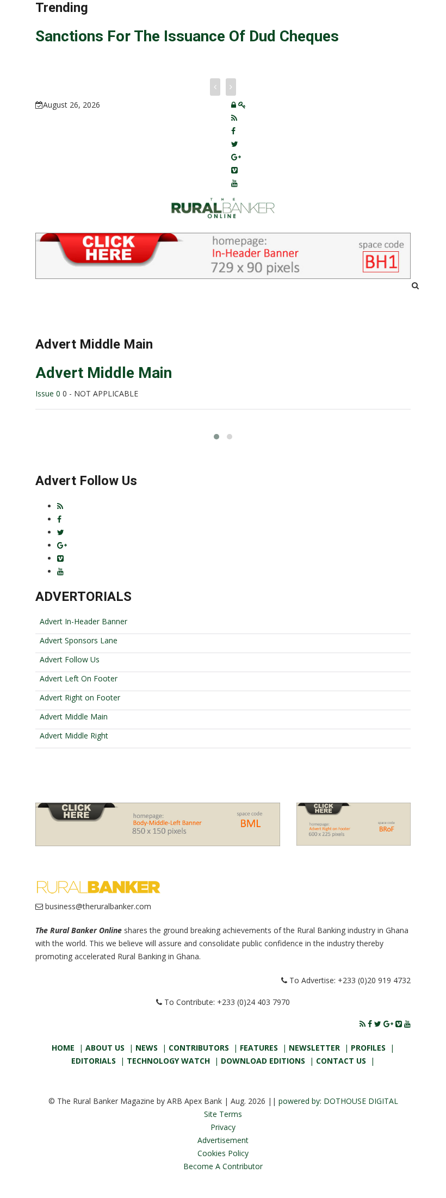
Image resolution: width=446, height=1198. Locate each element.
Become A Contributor (223, 1166)
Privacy (223, 1127)
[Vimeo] (234, 170)
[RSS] (234, 118)
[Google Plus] (236, 157)
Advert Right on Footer (80, 697)
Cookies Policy (223, 1153)
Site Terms (223, 1114)
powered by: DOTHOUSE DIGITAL (338, 1101)
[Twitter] (234, 144)
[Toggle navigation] (56, 294)
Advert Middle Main (103, 373)
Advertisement (223, 1140)
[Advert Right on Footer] (353, 823)
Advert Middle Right (74, 735)
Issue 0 (49, 393)
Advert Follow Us (70, 659)
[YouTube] (234, 183)
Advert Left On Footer (78, 678)
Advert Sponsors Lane (78, 640)
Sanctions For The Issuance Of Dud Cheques (187, 36)
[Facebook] (233, 131)
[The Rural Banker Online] (222, 207)
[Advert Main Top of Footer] (157, 823)
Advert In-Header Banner (83, 621)
